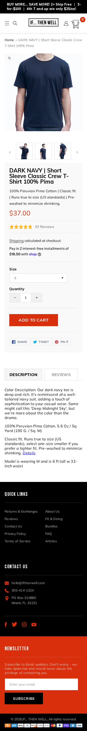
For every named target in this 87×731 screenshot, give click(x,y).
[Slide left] (10, 152)
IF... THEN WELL (35, 719)
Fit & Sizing (54, 519)
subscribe (24, 698)
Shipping (16, 240)
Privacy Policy (15, 534)
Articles (51, 541)
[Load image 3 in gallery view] (43, 151)
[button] (15, 23)
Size (12, 269)
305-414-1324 (23, 590)
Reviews (61, 374)
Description (23, 374)
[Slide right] (77, 152)
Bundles (51, 526)
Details (29, 453)
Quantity (16, 289)
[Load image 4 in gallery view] (62, 151)
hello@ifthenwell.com (28, 583)
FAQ (48, 534)
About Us (52, 511)
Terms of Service (18, 541)
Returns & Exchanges (21, 511)
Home (9, 40)
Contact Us (13, 526)
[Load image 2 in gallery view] (24, 151)
